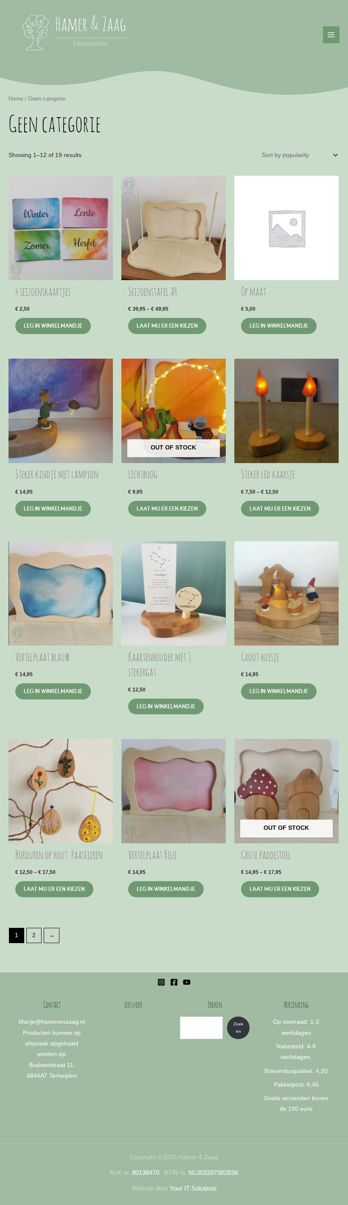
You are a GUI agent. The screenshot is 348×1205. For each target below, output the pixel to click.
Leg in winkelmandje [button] (53, 325)
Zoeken (238, 1028)
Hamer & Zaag (90, 25)
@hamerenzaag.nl (60, 1022)
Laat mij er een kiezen (167, 325)
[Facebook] (174, 982)
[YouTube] (187, 982)
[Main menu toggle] (331, 34)
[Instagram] (161, 982)
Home (15, 99)
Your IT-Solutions (193, 1188)
